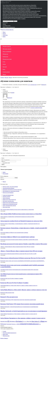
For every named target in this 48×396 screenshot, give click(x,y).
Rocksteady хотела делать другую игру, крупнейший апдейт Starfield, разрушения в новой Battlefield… (25, 15)
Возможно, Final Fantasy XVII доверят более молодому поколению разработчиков (22, 304)
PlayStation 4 (13, 321)
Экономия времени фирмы (8, 188)
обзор (40, 324)
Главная (2, 77)
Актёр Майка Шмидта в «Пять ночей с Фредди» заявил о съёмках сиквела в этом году (23, 289)
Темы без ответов (6, 196)
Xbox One (29, 321)
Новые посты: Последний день (9, 199)
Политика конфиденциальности (9, 332)
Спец (4, 61)
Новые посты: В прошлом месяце (10, 204)
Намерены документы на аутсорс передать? (12, 189)
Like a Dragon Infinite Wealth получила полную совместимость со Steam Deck (19, 5)
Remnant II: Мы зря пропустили (9, 297)
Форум (4, 74)
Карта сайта (5, 334)
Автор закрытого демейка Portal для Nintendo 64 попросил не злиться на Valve (19, 6)
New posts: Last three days (8, 201)
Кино (4, 69)
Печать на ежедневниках (8, 192)
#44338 (12, 92)
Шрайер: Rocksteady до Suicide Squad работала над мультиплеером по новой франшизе (23, 311)
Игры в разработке (7, 51)
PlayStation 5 (19, 321)
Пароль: (3, 161)
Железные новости (7, 49)
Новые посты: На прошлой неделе (10, 202)
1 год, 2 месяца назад (32, 84)
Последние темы (6, 207)
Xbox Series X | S (36, 321)
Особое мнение (6, 71)
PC (8, 321)
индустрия (28, 324)
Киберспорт (5, 56)
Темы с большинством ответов (9, 205)
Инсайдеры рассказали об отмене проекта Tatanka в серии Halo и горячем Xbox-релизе (21, 11)
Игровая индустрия (7, 59)
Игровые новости (7, 46)
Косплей (5, 66)
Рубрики (2, 327)
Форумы (6, 77)
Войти (3, 164)
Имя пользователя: (5, 159)
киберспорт (35, 324)
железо (18, 324)
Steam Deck (25, 321)
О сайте (4, 331)
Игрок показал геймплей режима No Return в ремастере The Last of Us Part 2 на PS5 (21, 14)
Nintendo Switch (3, 321)
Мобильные (3, 324)
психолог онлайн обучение (36, 107)
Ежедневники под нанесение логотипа (11, 191)
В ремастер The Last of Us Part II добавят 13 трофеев (14, 18)
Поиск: (1, 177)
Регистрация (5, 173)
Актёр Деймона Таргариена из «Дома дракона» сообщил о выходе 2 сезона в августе (22, 318)
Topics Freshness (6, 198)
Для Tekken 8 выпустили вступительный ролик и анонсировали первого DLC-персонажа (22, 17)
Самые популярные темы (8, 195)
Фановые (13, 324)
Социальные (8, 324)
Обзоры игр (5, 54)
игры (22, 324)
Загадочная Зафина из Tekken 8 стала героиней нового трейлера (16, 9)
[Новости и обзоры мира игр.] (7, 29)
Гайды (4, 64)
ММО (46, 321)
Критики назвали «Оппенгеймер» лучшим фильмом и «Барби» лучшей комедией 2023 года (22, 8)
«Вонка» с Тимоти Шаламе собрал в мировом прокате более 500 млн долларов (20, 12)
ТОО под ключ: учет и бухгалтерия (10, 186)
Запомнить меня (6, 162)
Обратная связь (6, 335)
